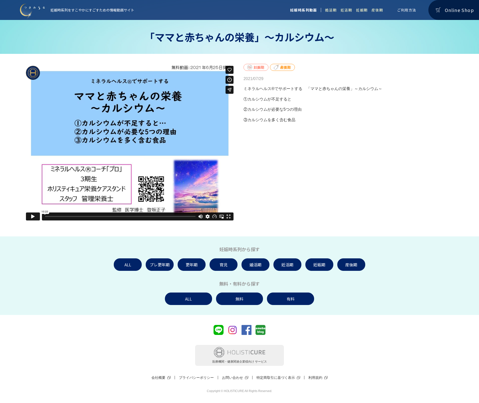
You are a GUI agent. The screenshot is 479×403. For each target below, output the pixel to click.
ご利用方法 (406, 9)
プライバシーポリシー (196, 377)
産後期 (377, 9)
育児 (224, 265)
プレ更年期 (160, 265)
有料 (291, 299)
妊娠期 (361, 9)
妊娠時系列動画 (303, 9)
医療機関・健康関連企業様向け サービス (239, 361)
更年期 (192, 265)
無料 (239, 299)
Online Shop (459, 10)
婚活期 (331, 9)
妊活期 (346, 9)
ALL (127, 265)
